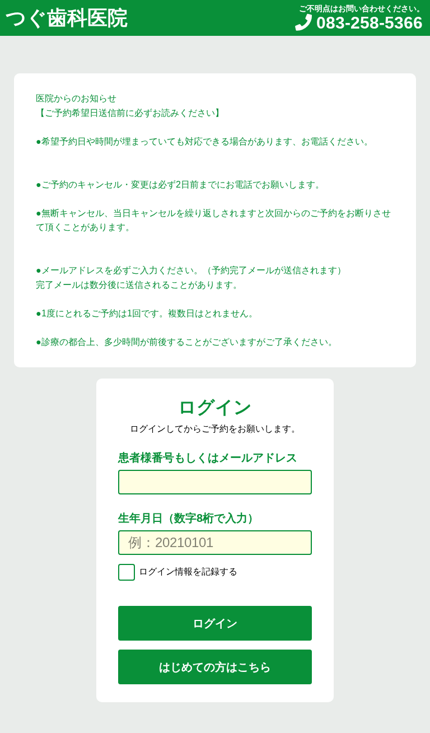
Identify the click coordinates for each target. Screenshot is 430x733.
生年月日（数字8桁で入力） (188, 518)
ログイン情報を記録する (187, 572)
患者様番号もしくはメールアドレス (207, 457)
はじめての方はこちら (215, 667)
